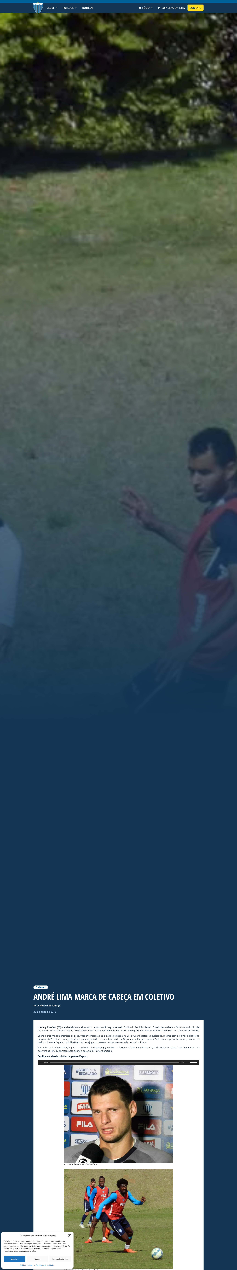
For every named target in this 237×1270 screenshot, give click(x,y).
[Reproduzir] (41, 1062)
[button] (69, 1235)
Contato (195, 7)
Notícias (87, 7)
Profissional (41, 987)
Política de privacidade (45, 1265)
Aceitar (14, 1259)
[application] (118, 1062)
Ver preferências (60, 1259)
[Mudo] (188, 1062)
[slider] (194, 1062)
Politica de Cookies (27, 1265)
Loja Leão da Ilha (173, 7)
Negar (37, 1259)
